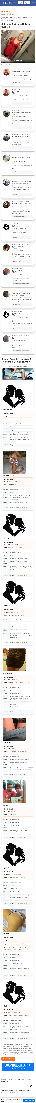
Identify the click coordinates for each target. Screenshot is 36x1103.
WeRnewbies (18, 112)
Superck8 (6, 868)
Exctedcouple (7, 410)
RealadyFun (7, 742)
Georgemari (17, 226)
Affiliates (4, 1079)
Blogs (10, 1079)
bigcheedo (17, 271)
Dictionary (17, 1079)
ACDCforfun (17, 314)
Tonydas (16, 181)
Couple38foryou (19, 157)
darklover (17, 293)
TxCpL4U (16, 203)
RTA (27, 1090)
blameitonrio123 (8, 475)
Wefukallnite (7, 934)
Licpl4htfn (17, 71)
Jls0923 (5, 805)
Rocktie (4, 8)
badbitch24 (6, 606)
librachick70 (12, 8)
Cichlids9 (17, 136)
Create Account (29, 1100)
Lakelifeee (6, 1006)
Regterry (6, 538)
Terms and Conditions (7, 1090)
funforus (16, 338)
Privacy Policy (20, 1090)
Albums (19, 8)
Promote (28, 1079)
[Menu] (33, 2)
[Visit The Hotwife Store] (18, 374)
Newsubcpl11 (7, 673)
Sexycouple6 (18, 246)
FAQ (23, 1079)
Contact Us (4, 1081)
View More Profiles (8, 1059)
